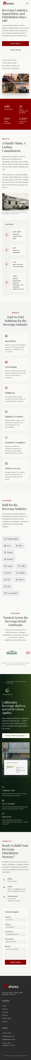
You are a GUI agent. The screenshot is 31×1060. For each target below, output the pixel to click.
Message (8, 946)
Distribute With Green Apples (15, 736)
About (4, 1006)
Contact (4, 1021)
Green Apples (6, 1018)
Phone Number (9, 939)
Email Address (9, 931)
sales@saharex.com (8, 1039)
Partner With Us (15, 43)
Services (5, 1009)
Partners (5, 1015)
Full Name (8, 917)
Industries (5, 1012)
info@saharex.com (8, 1036)
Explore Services (15, 50)
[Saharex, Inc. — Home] (8, 3)
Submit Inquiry (15, 962)
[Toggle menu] (27, 3)
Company (8, 924)
